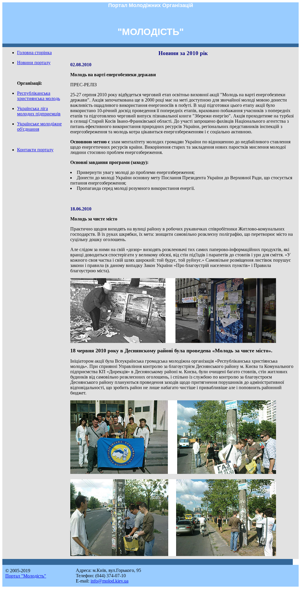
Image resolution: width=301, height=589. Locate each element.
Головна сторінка (34, 52)
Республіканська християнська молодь (38, 96)
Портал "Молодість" (25, 575)
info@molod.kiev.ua (109, 580)
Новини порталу (34, 62)
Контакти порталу (35, 149)
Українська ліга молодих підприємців (39, 111)
